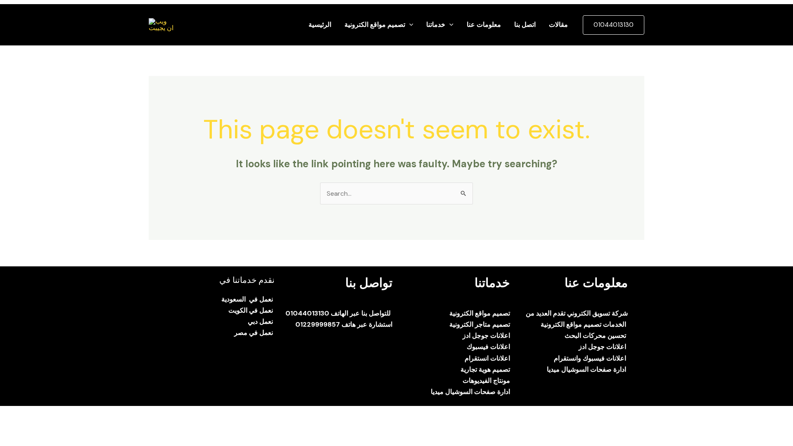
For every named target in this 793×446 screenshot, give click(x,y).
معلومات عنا (484, 24)
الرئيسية (320, 24)
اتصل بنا (525, 24)
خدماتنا (435, 24)
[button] (409, 24)
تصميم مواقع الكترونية (374, 24)
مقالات (558, 24)
